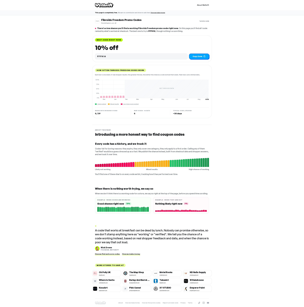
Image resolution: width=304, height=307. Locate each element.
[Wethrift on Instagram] (204, 303)
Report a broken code (170, 303)
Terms (190, 303)
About (120, 303)
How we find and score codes (107, 254)
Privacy (182, 303)
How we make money (158, 13)
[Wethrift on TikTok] (199, 303)
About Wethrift (203, 5)
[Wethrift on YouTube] (208, 303)
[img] (152, 89)
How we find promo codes (151, 303)
